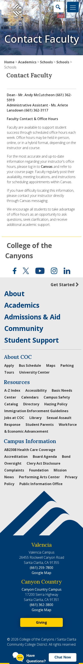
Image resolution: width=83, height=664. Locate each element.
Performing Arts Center (39, 477)
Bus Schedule (30, 365)
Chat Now (62, 657)
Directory (31, 404)
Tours (9, 372)
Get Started (62, 284)
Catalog (11, 404)
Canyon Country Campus (42, 589)
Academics (27, 62)
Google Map (41, 572)
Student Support (31, 340)
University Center (34, 372)
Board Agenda (45, 456)
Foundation (39, 470)
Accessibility (36, 390)
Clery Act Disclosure (43, 463)
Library (35, 417)
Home (9, 62)
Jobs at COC (14, 417)
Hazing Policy (55, 404)
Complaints (14, 470)
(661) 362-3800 (41, 604)
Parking (67, 365)
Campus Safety (57, 397)
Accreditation (16, 456)
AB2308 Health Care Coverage (29, 449)
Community (23, 328)
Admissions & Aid (32, 316)
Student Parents (40, 424)
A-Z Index (12, 390)
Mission (60, 470)
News (9, 477)
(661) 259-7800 (41, 567)
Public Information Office (41, 483)
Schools (46, 62)
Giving (41, 622)
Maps (50, 365)
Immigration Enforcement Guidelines (36, 411)
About (14, 293)
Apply (9, 365)
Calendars (30, 397)
